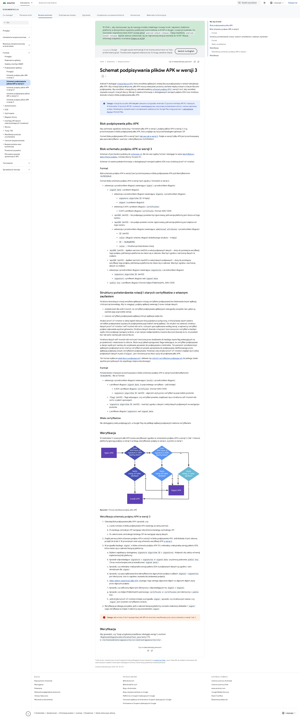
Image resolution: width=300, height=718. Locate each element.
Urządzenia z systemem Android (110, 15)
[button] (14, 37)
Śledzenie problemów (219, 700)
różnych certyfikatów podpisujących (167, 358)
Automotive (135, 15)
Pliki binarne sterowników (43, 700)
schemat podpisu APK (161, 89)
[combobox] (249, 3)
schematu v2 (136, 154)
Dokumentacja (11, 9)
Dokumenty (25, 3)
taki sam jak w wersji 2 (149, 136)
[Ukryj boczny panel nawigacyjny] (28, 713)
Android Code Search (47, 3)
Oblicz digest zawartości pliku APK (123, 581)
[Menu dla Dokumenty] (33, 3)
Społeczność (52, 713)
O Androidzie (39, 713)
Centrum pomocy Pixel (219, 684)
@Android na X (128, 681)
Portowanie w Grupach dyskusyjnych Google (139, 703)
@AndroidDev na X (130, 684)
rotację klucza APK (125, 84)
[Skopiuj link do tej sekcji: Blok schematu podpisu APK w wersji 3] (154, 149)
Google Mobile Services (220, 692)
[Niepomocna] (198, 61)
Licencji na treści (160, 660)
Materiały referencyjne (156, 15)
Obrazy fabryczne (41, 696)
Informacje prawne (66, 713)
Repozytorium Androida (43, 681)
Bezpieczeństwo (45, 15)
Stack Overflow (217, 696)
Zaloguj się (292, 3)
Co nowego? (8, 15)
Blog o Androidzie (129, 688)
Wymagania (38, 684)
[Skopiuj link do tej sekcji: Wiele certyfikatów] (123, 418)
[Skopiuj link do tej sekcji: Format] (110, 168)
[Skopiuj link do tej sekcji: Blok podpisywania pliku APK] (141, 124)
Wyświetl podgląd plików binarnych (47, 692)
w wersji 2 (168, 541)
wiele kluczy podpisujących (129, 358)
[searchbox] (16, 23)
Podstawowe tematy (67, 15)
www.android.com (218, 688)
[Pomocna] (195, 61)
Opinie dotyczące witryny (105, 713)
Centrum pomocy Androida (221, 681)
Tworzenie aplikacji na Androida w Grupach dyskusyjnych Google (147, 700)
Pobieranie (38, 688)
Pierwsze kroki (26, 15)
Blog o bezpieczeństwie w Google (135, 692)
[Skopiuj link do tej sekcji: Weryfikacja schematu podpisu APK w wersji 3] (152, 516)
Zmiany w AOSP (137, 38)
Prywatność (88, 713)
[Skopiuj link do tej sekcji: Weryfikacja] (118, 433)
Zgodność (86, 15)
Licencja (79, 713)
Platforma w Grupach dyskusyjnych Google (139, 696)
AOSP (102, 62)
